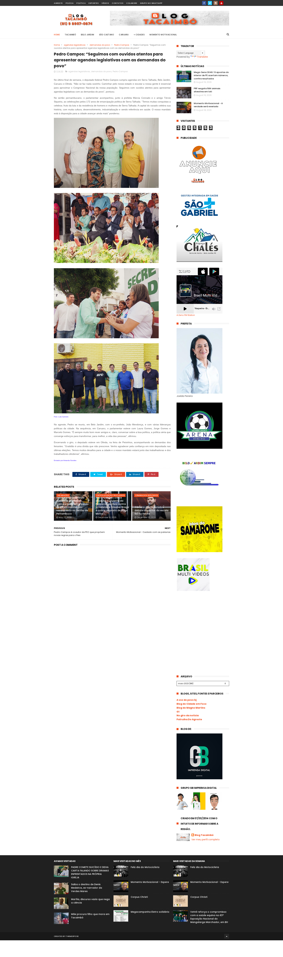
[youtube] (221, 3)
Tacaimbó (70, 34)
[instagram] (216, 3)
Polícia (70, 3)
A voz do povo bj (187, 700)
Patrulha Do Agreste (189, 719)
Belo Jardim (87, 34)
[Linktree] (227, 2)
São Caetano (106, 34)
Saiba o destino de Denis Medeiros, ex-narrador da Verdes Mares (86, 888)
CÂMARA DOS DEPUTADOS (146, 495)
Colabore (131, 3)
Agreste (58, 3)
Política (81, 3)
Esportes (94, 3)
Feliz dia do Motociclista (145, 867)
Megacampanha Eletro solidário (150, 911)
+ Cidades (139, 34)
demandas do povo (100, 45)
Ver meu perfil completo (205, 839)
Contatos (117, 3)
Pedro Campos (121, 45)
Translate (202, 56)
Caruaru (124, 34)
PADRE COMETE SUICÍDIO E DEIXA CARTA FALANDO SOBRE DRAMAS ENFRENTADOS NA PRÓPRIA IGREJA (90, 872)
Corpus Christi (139, 897)
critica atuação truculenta (110, 495)
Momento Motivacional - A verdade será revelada (208, 105)
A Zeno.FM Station (186, 315)
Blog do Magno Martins (191, 707)
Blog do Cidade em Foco (192, 703)
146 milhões (63, 495)
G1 (178, 711)
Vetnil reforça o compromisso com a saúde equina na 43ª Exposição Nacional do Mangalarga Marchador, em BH (209, 917)
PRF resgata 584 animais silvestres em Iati (207, 90)
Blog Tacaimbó (204, 835)
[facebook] (204, 3)
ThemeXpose (72, 936)
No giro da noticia (188, 715)
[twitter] (210, 3)
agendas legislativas (74, 45)
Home (57, 34)
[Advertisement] (201, 621)
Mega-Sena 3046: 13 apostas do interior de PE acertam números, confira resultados (211, 75)
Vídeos (105, 3)
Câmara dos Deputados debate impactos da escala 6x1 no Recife (151, 510)
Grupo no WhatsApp (151, 3)
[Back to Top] (226, 936)
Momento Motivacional (163, 34)
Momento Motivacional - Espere (150, 882)
